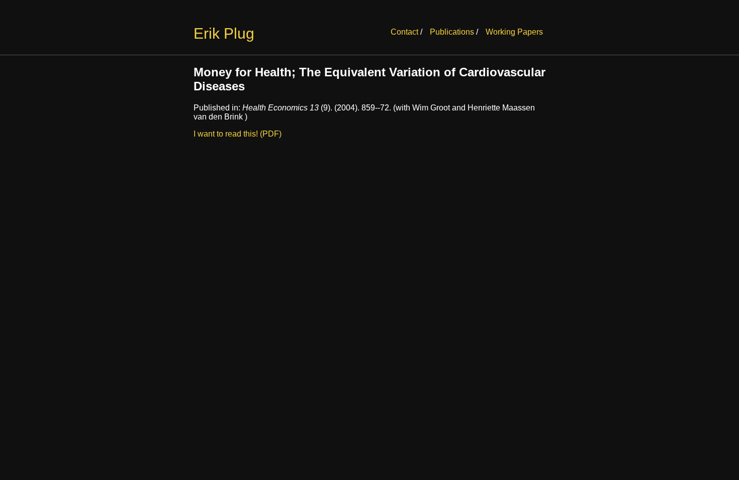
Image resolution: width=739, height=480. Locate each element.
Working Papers (514, 32)
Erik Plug (224, 33)
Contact (404, 32)
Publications (452, 32)
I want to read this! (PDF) (238, 134)
